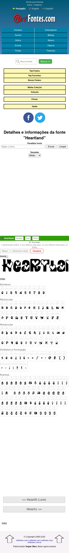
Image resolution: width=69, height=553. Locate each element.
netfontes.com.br (34, 542)
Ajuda (34, 106)
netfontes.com (22, 540)
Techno (18, 35)
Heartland (9, 238)
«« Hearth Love (34, 499)
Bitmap (51, 35)
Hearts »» (34, 509)
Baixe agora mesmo (47, 546)
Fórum (34, 99)
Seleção (35, 92)
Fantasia (18, 30)
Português (20, 9)
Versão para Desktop (34, 2)
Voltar (2, 279)
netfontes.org (46, 540)
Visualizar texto (34, 143)
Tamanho (34, 152)
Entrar (29, 5)
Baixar (5, 251)
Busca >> (45, 61)
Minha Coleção (35, 87)
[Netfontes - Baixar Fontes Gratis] (34, 18)
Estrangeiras (51, 30)
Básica (51, 40)
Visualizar (37, 251)
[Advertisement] (34, 197)
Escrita (18, 45)
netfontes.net (34, 540)
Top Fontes (34, 71)
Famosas (51, 51)
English (35, 9)
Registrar (38, 5)
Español (49, 9)
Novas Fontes (34, 80)
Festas (18, 51)
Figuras (51, 45)
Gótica (18, 40)
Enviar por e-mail (20, 251)
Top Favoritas (34, 75)
